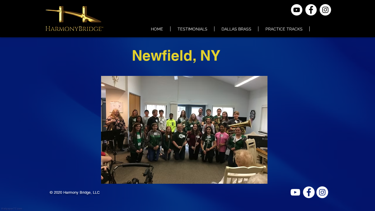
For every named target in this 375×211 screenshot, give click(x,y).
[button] (184, 130)
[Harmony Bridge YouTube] (295, 192)
